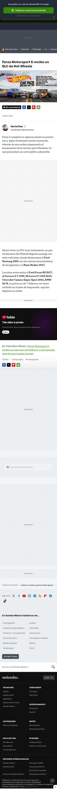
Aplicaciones (35, 633)
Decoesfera (8, 746)
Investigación (9, 623)
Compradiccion (9, 749)
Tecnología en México (38, 638)
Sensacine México (37, 766)
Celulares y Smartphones (14, 633)
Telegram (35, 595)
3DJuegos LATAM (36, 763)
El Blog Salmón (35, 742)
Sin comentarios (13, 107)
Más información (32, 786)
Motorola (25, 49)
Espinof (32, 712)
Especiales (34, 628)
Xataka (6, 691)
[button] (18, 126)
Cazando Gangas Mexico (13, 628)
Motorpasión (34, 725)
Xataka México (9, 763)
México (32, 643)
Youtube (24, 595)
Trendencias (8, 742)
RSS (40, 595)
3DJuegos (33, 691)
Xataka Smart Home (11, 702)
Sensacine (33, 708)
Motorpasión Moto (37, 729)
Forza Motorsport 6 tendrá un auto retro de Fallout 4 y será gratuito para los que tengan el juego (28, 350)
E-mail (38, 107)
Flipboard (34, 107)
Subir (47, 677)
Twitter (29, 107)
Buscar (53, 667)
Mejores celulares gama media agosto (37, 585)
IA (46, 49)
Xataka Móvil (8, 695)
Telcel (31, 648)
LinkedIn (50, 595)
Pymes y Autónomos (37, 746)
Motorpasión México (37, 774)
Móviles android (10, 643)
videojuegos (33, 359)
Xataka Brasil (8, 766)
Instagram (29, 595)
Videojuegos (17, 359)
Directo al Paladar (10, 725)
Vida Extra (33, 695)
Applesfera (7, 698)
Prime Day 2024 (10, 638)
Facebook (24, 107)
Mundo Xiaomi (9, 706)
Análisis (32, 623)
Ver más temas (10, 656)
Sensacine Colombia (37, 770)
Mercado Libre (11, 49)
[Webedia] (10, 679)
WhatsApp (37, 49)
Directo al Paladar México (13, 774)
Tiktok (5, 600)
